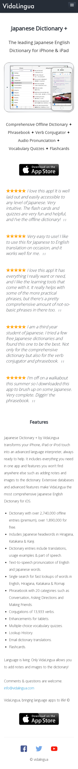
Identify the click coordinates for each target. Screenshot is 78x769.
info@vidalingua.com (19, 688)
